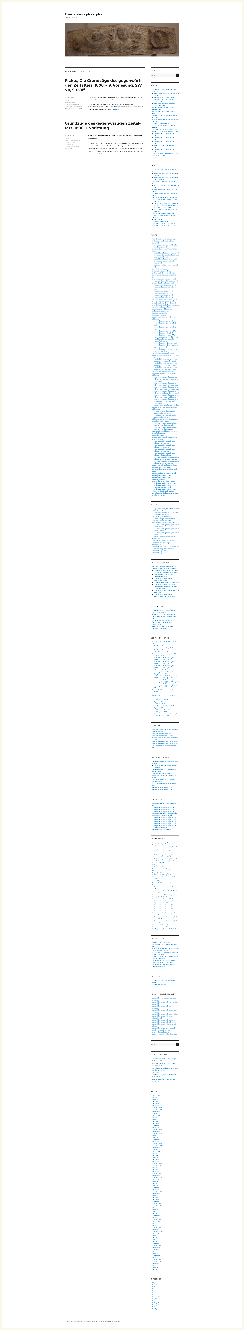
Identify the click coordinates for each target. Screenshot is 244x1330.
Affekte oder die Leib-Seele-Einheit (163, 491)
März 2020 (155, 1199)
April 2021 (155, 1185)
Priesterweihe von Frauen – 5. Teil (164, 909)
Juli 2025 (154, 1117)
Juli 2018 (154, 1223)
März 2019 (155, 1213)
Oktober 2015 (156, 1263)
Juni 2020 (155, 1195)
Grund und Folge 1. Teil (159, 551)
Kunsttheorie (156, 1299)
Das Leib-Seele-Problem (159, 269)
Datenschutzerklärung (159, 984)
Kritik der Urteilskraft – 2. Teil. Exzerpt (164, 225)
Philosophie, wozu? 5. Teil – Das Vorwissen (165, 1014)
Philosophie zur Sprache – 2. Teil (162, 787)
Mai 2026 (155, 1101)
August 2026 (156, 1095)
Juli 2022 (154, 1167)
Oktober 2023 (156, 1147)
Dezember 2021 (156, 1173)
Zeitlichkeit (78, 108)
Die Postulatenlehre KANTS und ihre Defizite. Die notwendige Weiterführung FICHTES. (164, 215)
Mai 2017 (155, 1237)
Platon (154, 1301)
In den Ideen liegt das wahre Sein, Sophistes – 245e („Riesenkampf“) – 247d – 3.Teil (165, 99)
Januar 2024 (155, 1141)
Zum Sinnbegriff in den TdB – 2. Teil (165, 817)
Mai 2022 (155, 1169)
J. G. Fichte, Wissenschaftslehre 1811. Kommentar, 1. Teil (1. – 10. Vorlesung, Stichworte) (163, 373)
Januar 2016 (155, 1257)
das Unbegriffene (70, 102)
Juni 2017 (155, 1235)
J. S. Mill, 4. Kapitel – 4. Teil (162, 710)
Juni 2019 (155, 1209)
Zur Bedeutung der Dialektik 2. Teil (164, 519)
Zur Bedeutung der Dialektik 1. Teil (162, 517)
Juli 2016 (154, 1251)
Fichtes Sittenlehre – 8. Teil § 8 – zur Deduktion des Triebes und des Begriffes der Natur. (166, 339)
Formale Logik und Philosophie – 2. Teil (166, 281)
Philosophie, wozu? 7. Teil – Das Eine (163, 1020)
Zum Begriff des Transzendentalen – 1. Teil (165, 131)
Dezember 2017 (156, 1227)
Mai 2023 (155, 1155)
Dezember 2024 (157, 1129)
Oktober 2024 (156, 1131)
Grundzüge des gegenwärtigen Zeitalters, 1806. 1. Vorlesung (103, 125)
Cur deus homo (158, 219)
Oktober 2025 (156, 1111)
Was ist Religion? (157, 881)
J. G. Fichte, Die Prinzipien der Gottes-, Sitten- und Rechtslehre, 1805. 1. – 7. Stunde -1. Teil (165, 355)
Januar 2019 (155, 1217)
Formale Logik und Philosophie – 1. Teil (164, 279)
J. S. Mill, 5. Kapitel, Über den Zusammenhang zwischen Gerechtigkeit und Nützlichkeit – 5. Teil (166, 714)
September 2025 (157, 1113)
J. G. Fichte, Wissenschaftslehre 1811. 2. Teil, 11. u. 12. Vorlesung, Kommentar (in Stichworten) (166, 379)
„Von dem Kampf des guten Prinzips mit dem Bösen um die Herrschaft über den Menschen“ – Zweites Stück (166, 205)
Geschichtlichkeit (70, 104)
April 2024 (155, 1137)
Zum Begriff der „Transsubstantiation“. (164, 929)
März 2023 (155, 1159)
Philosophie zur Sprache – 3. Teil (162, 789)
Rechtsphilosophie (158, 1303)
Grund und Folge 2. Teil (159, 553)
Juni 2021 (155, 1181)
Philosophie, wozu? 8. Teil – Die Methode (164, 1022)
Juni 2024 (155, 1135)
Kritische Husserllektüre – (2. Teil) (162, 736)
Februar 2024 (156, 1139)
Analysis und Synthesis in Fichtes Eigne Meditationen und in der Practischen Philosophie (164, 241)
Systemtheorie (156, 1307)
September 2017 (157, 1231)
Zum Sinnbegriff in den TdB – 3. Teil (165, 819)
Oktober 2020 (156, 1193)
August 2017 (156, 1233)
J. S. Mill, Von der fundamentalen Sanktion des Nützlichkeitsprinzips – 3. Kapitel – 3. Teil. (166, 706)
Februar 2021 (156, 1187)
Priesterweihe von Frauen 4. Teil (163, 907)
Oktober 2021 (156, 1175)
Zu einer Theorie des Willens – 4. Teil (165, 489)
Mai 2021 (155, 1183)
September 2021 (157, 1177)
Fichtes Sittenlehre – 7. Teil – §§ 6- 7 (165, 335)
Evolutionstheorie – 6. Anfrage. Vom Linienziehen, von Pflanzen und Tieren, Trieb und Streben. (166, 586)
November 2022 (157, 1165)
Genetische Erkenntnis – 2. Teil (161, 475)
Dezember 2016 (157, 1245)
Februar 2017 (156, 1243)
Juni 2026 (155, 1099)
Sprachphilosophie (158, 1305)
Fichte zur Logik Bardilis (159, 313)
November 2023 (157, 1145)
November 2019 (157, 1205)
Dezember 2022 (157, 1163)
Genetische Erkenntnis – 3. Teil (161, 477)
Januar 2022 (155, 1171)
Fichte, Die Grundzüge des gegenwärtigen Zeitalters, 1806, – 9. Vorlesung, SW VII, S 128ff (104, 85)
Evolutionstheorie (157, 1287)
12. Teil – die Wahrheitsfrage (161, 1032)
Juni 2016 (155, 1253)
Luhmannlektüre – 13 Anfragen (161, 829)
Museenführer (156, 624)
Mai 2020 (155, 1197)
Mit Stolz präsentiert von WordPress (110, 1321)
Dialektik (155, 1285)
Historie (78, 104)
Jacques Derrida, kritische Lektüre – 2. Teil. (165, 744)
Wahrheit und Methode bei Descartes (163, 541)
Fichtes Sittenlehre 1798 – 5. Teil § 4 (165, 331)
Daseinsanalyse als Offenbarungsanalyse (164, 895)
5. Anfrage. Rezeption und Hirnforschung (166, 582)
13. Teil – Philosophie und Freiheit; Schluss (165, 1034)
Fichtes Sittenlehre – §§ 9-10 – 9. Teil (165, 343)
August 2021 (156, 1179)
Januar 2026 (156, 1105)
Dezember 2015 (156, 1259)
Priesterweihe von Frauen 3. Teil (163, 905)
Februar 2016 (156, 1255)
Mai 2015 (155, 1269)
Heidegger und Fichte (158, 479)
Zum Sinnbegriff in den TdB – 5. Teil (165, 823)
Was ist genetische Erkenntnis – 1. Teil (164, 473)
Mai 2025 (155, 1121)
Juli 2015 (154, 1265)
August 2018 (156, 1221)
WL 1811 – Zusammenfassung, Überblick (166, 405)
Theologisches (156, 1309)
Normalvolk (68, 106)
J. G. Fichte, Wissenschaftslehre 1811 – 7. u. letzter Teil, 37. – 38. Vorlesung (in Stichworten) (166, 401)
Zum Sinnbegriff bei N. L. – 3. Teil (164, 809)
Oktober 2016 (156, 1247)
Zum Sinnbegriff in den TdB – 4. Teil (165, 821)
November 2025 (157, 1109)
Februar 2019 (156, 1215)
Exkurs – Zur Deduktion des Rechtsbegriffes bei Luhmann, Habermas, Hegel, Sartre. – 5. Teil (166, 672)
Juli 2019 (154, 1207)
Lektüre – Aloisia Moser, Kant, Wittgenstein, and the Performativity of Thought (164, 775)
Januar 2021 (155, 1189)
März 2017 (155, 1241)
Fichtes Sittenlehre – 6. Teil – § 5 (164, 333)
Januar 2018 (155, 1225)
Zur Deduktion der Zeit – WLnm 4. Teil (165, 259)
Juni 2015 (155, 1267)
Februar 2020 (156, 1201)
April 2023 (155, 1157)
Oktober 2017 (156, 1229)
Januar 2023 (155, 1161)
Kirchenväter (156, 1297)
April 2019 (155, 1211)
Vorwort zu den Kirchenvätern (161, 942)
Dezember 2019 (157, 1203)
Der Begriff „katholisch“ (159, 897)
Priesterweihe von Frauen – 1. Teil (162, 899)
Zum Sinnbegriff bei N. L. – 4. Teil (164, 811)
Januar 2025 (155, 1127)
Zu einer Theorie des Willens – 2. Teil (165, 483)
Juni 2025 (155, 1119)
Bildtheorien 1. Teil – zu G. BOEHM (164, 614)
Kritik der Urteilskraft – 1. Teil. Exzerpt (163, 223)
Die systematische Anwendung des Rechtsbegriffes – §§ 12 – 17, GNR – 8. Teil (165, 686)
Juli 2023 (154, 1153)
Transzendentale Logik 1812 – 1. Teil (163, 283)
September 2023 (157, 1149)
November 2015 (157, 1261)
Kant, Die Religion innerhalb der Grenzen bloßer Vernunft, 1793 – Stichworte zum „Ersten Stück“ (164, 199)
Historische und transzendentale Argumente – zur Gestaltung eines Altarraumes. (162, 869)
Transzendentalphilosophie (83, 14)
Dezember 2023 (157, 1143)
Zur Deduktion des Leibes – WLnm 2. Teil (166, 253)
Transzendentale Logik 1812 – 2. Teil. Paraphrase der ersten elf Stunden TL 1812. (165, 287)
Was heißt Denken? (158, 435)
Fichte (67, 100)
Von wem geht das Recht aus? (161, 694)
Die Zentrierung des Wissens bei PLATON (164, 129)
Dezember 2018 (156, 1219)
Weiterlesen (115, 109)
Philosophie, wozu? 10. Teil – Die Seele (163, 1028)
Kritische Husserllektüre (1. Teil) (162, 734)
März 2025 (155, 1123)
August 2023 (156, 1151)
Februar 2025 (156, 1125)
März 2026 (155, 1103)
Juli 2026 (155, 1097)
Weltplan (76, 146)
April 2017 (155, 1239)
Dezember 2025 (157, 1107)
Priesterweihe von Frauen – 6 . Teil (164, 911)
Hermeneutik (156, 1293)
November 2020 (157, 1191)
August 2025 (156, 1115)
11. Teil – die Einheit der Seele (161, 1030)
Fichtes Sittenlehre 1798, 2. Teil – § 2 (165, 321)
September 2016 (157, 1249)
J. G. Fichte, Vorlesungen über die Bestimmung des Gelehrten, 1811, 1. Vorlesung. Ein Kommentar (162, 309)
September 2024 (157, 1133)
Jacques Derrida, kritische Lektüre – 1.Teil (164, 742)
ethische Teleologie (71, 140)
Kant (153, 1295)
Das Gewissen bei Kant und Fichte (162, 221)
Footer (154, 1291)
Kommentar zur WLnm (159, 315)
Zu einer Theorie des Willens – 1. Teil (163, 481)
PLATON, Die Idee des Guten (160, 123)
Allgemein (155, 1283)
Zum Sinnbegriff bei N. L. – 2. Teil (164, 807)
